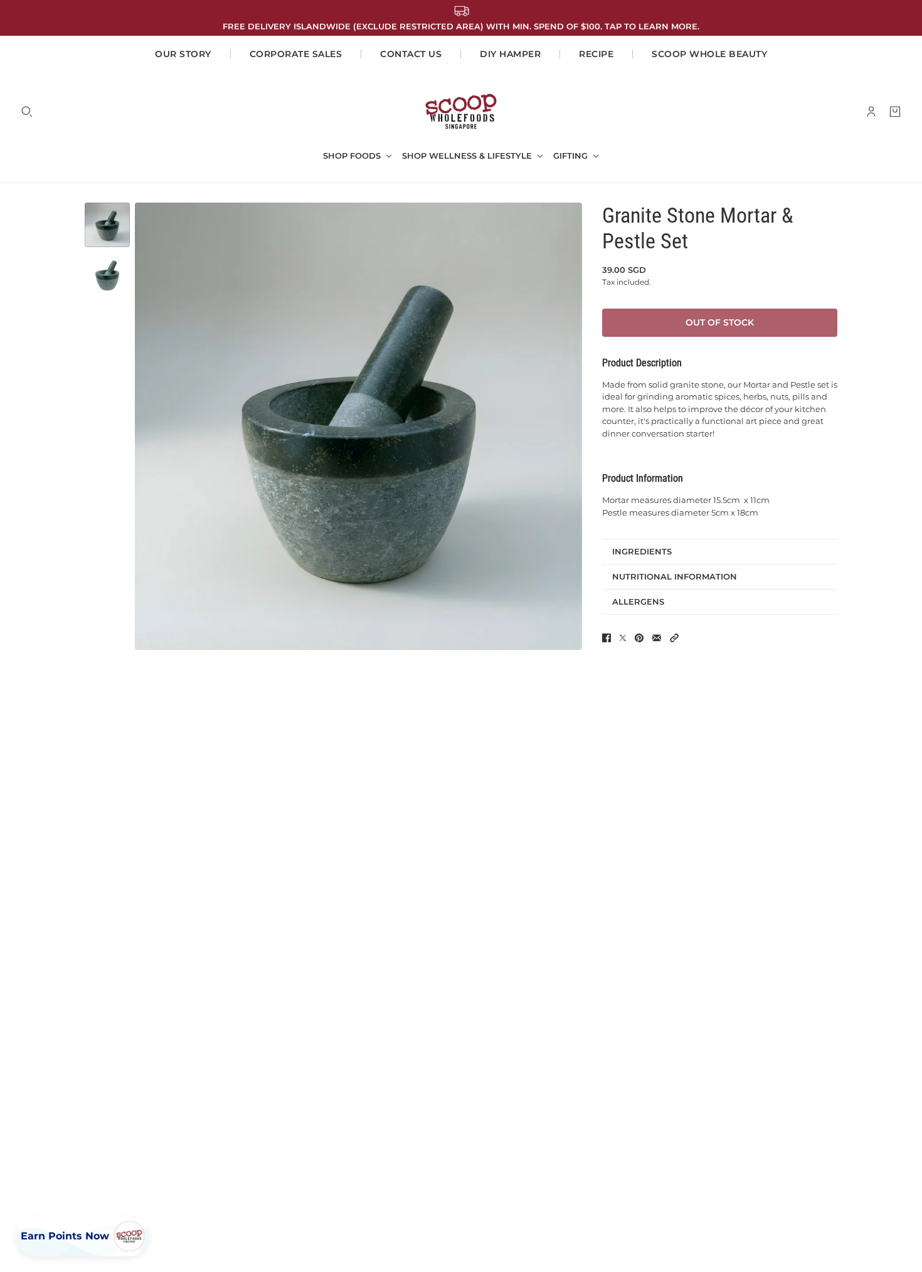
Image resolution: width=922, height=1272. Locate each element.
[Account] (871, 112)
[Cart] (895, 112)
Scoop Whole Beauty (709, 54)
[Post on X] (622, 638)
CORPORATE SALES (296, 54)
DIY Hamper (510, 54)
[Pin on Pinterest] (639, 638)
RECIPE (596, 54)
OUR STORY (183, 54)
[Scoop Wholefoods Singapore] (461, 111)
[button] (674, 638)
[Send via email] (657, 638)
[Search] (27, 112)
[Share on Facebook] (606, 638)
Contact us (411, 54)
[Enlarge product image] (358, 426)
